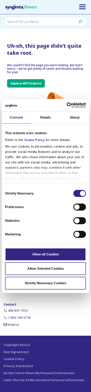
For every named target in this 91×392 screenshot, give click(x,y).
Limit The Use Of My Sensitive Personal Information (44, 380)
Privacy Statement (18, 366)
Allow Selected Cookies (45, 268)
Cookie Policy (34, 140)
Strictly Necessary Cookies (45, 283)
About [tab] (75, 117)
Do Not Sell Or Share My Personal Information (39, 373)
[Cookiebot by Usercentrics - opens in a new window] (66, 105)
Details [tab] (45, 117)
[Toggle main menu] (82, 6)
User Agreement (16, 352)
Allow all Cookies (45, 254)
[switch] (79, 207)
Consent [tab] (16, 117)
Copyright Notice (17, 345)
